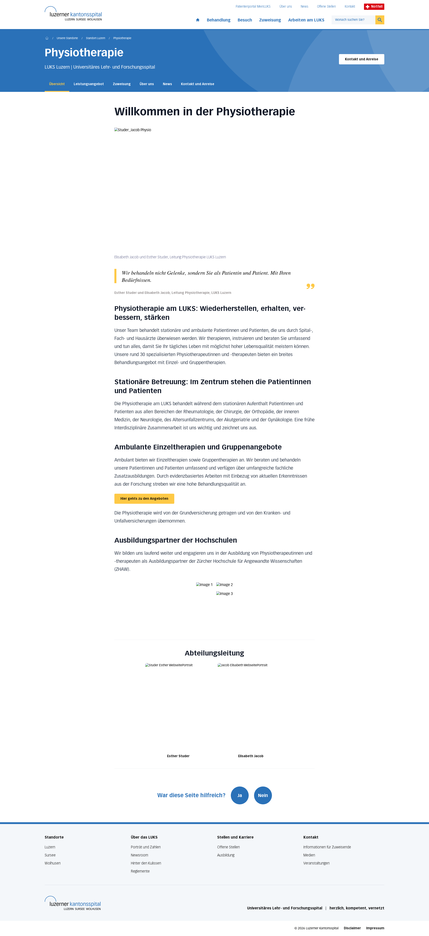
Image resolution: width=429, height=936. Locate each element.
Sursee (50, 855)
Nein (263, 795)
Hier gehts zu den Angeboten (144, 499)
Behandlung (219, 20)
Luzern (50, 847)
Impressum (375, 928)
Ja (240, 795)
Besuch (245, 20)
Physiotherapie (122, 38)
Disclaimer (352, 928)
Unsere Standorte (67, 38)
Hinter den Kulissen (146, 863)
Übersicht (57, 84)
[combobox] (353, 19)
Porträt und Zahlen (146, 847)
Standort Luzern (95, 38)
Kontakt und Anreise (361, 59)
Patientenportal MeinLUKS (253, 6)
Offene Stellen (326, 6)
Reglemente (140, 871)
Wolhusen (53, 863)
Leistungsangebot (89, 84)
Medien (309, 855)
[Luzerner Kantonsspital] (73, 903)
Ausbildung (225, 855)
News (304, 6)
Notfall (377, 6)
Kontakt (350, 6)
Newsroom (139, 855)
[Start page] (198, 19)
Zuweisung (270, 20)
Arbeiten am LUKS (306, 20)
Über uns (286, 6)
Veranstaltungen (316, 863)
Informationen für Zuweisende (327, 847)
